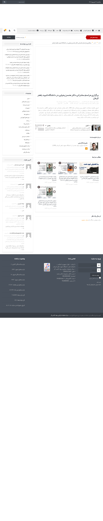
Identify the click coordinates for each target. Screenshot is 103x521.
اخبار (28, 98)
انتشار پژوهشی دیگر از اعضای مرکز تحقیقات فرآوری (55, 128)
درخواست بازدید (32, 30)
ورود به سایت (95, 275)
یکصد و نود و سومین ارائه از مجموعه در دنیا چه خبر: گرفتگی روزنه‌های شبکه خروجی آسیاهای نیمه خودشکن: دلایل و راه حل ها (17, 77)
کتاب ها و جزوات (66, 30)
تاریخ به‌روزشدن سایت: (18, 305)
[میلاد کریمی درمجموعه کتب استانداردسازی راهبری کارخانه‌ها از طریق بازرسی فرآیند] (28, 206)
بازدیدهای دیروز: (19, 279)
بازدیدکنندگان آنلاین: (18, 264)
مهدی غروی (21, 215)
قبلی (87, 125)
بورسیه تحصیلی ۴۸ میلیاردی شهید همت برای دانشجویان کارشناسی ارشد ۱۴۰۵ (89, 178)
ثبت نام (99, 282)
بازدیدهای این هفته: (18, 284)
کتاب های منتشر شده (24, 127)
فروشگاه (50, 30)
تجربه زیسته (26, 105)
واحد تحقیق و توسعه (24, 146)
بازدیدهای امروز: (20, 269)
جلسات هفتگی (25, 111)
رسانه (27, 120)
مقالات (27, 133)
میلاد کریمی (21, 203)
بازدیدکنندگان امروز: (18, 274)
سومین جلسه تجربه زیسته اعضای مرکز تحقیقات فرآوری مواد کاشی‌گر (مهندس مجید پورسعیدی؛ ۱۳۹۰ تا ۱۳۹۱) (47, 203)
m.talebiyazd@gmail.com (17, 233)
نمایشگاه (27, 142)
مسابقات (27, 130)
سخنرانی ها (26, 123)
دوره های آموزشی (25, 117)
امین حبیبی (21, 184)
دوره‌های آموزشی (87, 30)
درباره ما (42, 30)
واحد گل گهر (26, 152)
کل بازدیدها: (21, 295)
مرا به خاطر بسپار (93, 278)
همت (57, 30)
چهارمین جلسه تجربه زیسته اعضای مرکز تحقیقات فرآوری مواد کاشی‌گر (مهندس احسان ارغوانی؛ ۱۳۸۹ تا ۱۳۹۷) (68, 179)
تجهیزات (27, 108)
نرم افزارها (76, 30)
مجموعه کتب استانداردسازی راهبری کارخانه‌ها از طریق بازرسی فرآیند (14, 207)
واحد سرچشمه (25, 149)
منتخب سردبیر (25, 136)
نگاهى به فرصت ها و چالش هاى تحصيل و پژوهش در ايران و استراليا (80, 128)
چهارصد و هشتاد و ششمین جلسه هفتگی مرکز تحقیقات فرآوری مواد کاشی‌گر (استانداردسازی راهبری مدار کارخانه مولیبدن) (14, 170)
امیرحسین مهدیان (19, 164)
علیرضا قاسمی (83, 143)
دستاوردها (26, 114)
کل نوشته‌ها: (21, 300)
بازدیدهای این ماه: (19, 290)
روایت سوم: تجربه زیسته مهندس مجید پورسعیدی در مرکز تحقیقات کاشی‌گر (47, 178)
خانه (96, 30)
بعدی (48, 125)
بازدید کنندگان (25, 101)
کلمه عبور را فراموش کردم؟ (94, 285)
